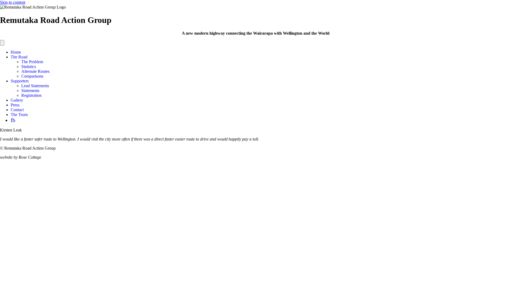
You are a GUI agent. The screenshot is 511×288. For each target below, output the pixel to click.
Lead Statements (35, 85)
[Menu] (2, 43)
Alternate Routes (35, 71)
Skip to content (12, 2)
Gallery (17, 100)
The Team (19, 114)
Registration (31, 95)
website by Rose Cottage (20, 157)
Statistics (28, 66)
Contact (17, 109)
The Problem (32, 61)
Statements (30, 90)
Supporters (20, 81)
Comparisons (32, 76)
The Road (19, 57)
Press (15, 105)
